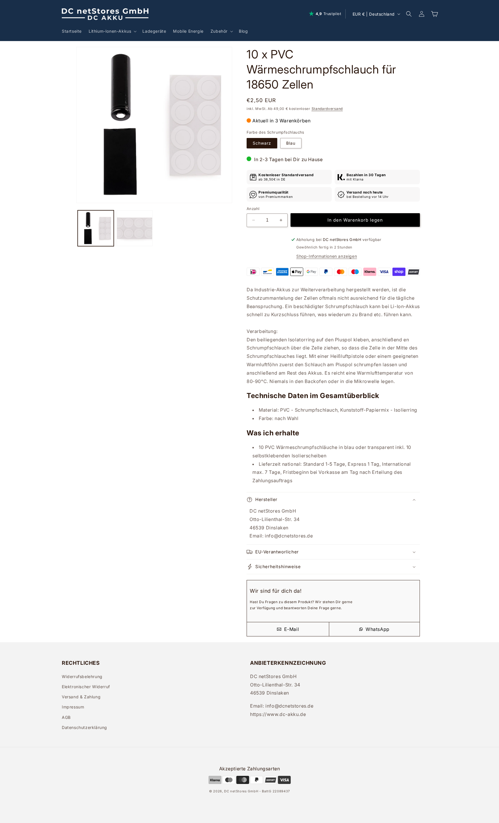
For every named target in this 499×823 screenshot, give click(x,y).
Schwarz (262, 143)
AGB (66, 717)
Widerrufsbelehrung (82, 676)
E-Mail (291, 629)
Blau (290, 143)
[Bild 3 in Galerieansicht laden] (96, 228)
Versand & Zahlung (81, 696)
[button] (112, 31)
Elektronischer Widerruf (86, 686)
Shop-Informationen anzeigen (326, 256)
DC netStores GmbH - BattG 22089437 (257, 791)
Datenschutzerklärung (84, 727)
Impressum (73, 706)
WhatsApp (376, 629)
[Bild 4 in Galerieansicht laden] (135, 228)
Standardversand (327, 108)
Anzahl (253, 208)
